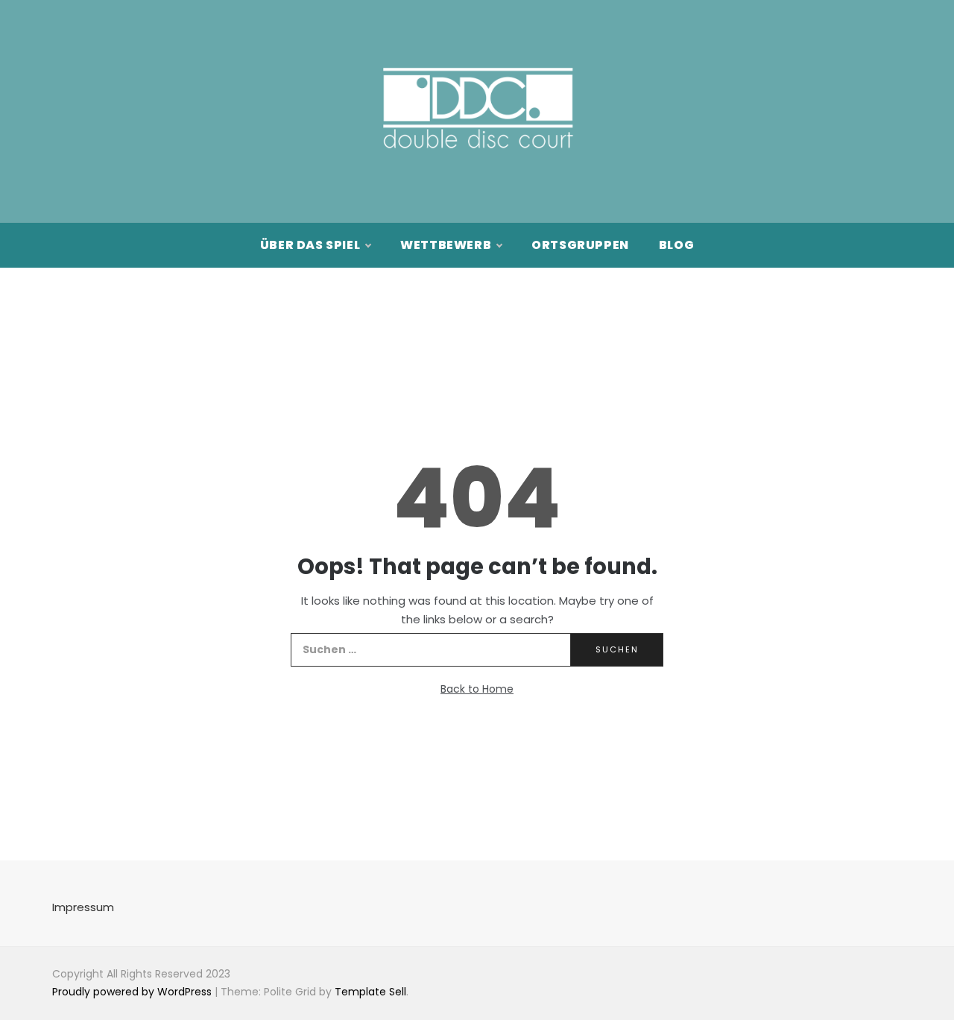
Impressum (83, 907)
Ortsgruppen (580, 245)
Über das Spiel (310, 245)
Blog (676, 245)
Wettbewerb (445, 245)
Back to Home (477, 688)
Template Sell (370, 991)
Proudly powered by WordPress (133, 991)
